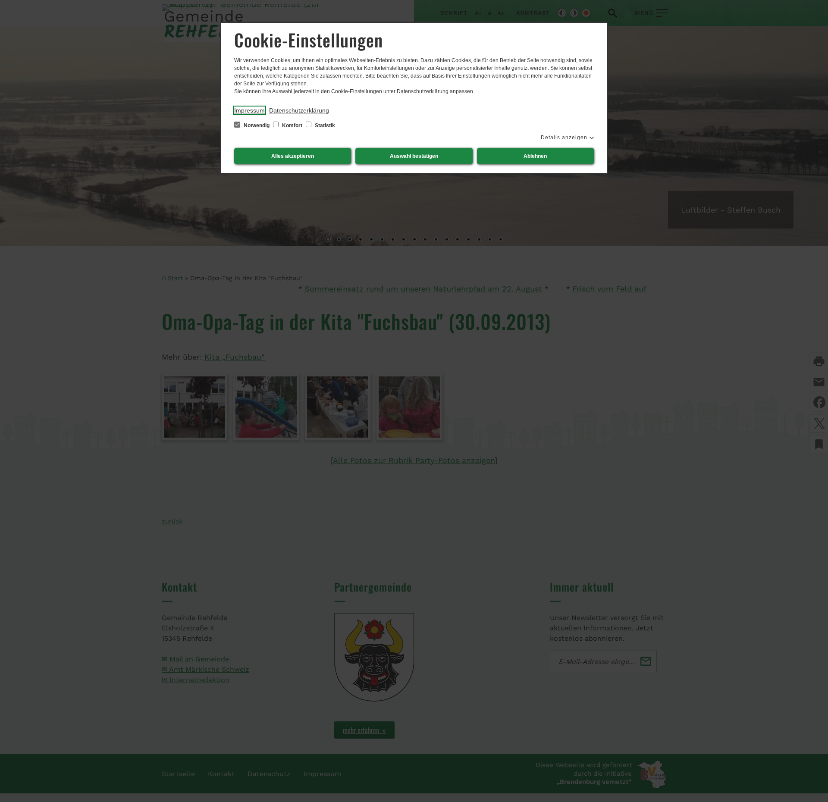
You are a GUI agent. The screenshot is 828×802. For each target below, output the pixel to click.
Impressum (249, 110)
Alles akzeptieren (292, 156)
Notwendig (256, 125)
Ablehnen (535, 156)
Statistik (324, 125)
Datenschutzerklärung (299, 110)
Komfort (292, 125)
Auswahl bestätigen (414, 156)
